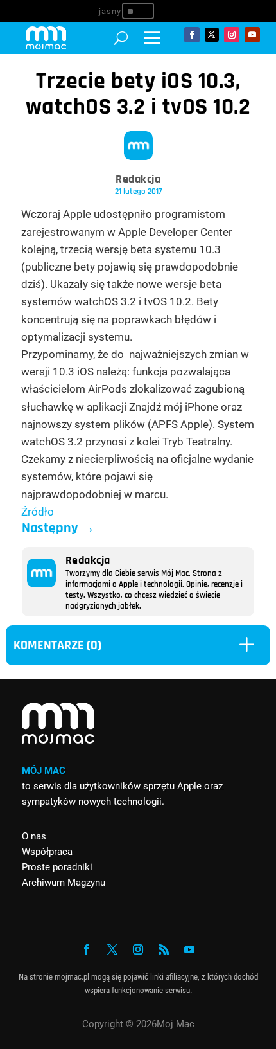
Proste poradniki (57, 867)
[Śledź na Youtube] (252, 34)
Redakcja (138, 179)
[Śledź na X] (212, 35)
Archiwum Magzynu (63, 882)
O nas (34, 836)
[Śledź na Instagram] (231, 34)
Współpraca (47, 851)
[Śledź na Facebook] (192, 34)
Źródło (37, 511)
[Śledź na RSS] (163, 949)
